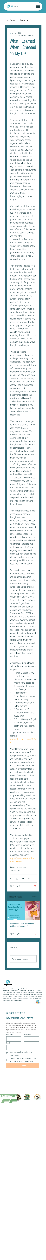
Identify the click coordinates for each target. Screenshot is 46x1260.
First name (9, 1034)
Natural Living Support (18, 867)
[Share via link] (29, 878)
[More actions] (35, 34)
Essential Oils (15, 870)
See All (34, 896)
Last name (27, 1034)
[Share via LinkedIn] (23, 878)
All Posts (11, 20)
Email (8, 1043)
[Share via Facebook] (11, 878)
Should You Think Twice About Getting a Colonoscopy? (22, 925)
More (22, 20)
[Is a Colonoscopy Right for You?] (23, 910)
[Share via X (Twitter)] (17, 878)
